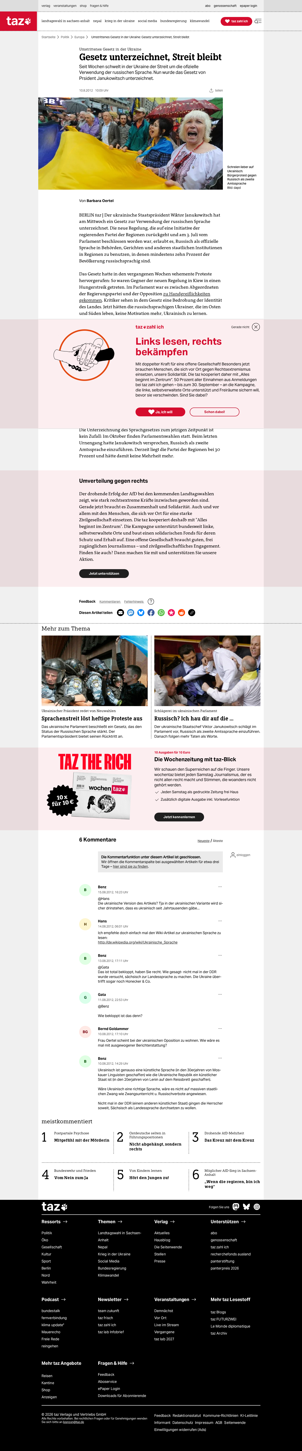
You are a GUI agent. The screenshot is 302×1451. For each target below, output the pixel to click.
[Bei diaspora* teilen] (171, 612)
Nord (46, 1275)
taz (55, 1207)
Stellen (160, 1254)
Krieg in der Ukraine (114, 1254)
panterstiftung (222, 1261)
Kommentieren (110, 602)
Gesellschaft (52, 1247)
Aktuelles (162, 1233)
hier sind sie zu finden (130, 866)
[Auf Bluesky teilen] (140, 612)
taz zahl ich (220, 1247)
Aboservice (107, 1381)
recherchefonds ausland (231, 1254)
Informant (162, 1422)
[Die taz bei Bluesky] (246, 1209)
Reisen (47, 1376)
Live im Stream (166, 1325)
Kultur (47, 1254)
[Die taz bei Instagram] (256, 1209)
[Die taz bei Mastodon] (236, 1209)
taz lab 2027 (164, 1339)
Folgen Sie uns (219, 1207)
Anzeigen (49, 1397)
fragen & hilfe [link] (99, 6)
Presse (160, 1261)
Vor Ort (160, 1318)
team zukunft (108, 1311)
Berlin (46, 1268)
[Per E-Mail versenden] (120, 612)
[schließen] (256, 327)
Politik (65, 37)
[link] (67, 21)
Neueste (204, 841)
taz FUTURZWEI (223, 1319)
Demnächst (163, 1311)
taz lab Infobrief (111, 1332)
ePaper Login (109, 1388)
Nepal (102, 1247)
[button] (258, 21)
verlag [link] (46, 6)
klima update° (53, 1325)
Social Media (108, 1261)
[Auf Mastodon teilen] (130, 612)
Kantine (48, 1383)
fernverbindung (54, 1318)
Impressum (204, 1422)
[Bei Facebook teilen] (151, 612)
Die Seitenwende (168, 1247)
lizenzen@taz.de (73, 1422)
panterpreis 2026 (225, 1268)
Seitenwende (235, 1422)
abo (214, 1233)
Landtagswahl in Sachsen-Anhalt (119, 1236)
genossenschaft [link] (225, 6)
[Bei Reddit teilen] (181, 612)
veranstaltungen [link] (65, 6)
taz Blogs (218, 1312)
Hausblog (162, 1240)
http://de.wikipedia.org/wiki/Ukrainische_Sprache (138, 942)
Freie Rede (50, 1339)
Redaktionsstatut (187, 1415)
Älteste (218, 841)
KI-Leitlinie (249, 1415)
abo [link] (207, 6)
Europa (79, 37)
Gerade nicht (240, 327)
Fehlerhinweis (134, 602)
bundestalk (51, 1311)
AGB (219, 1422)
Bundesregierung (112, 1268)
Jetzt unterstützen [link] (104, 573)
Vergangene (164, 1332)
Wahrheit (49, 1282)
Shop (46, 1390)
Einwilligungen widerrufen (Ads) (180, 1429)
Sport (46, 1261)
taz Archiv (219, 1333)
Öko (45, 1240)
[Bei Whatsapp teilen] (161, 612)
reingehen (50, 1346)
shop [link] (83, 6)
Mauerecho (51, 1332)
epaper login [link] (248, 6)
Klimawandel (108, 1275)
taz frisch (105, 1318)
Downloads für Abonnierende (122, 1395)
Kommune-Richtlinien (221, 1415)
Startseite (48, 37)
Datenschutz (183, 1422)
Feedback (106, 1374)
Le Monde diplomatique (230, 1326)
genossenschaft (224, 1240)
